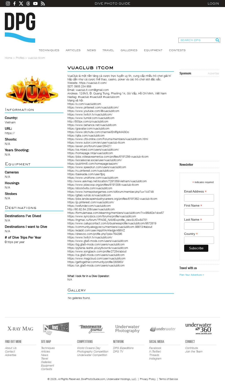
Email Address (195, 191)
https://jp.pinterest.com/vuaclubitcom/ (90, 202)
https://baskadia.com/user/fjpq (86, 174)
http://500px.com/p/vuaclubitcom (87, 121)
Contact (10, 351)
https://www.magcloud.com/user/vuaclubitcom (96, 258)
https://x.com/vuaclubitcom (84, 104)
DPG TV (118, 351)
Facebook (155, 348)
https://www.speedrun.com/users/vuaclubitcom (96, 167)
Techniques (49, 50)
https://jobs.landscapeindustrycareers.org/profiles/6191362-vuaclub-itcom (112, 198)
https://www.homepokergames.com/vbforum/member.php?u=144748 (110, 191)
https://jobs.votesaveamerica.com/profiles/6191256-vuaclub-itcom (108, 156)
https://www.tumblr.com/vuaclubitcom (90, 118)
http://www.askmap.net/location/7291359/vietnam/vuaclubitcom (107, 181)
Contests (177, 50)
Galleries (129, 50)
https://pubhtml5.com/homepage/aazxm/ (92, 163)
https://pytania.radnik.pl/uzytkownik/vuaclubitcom (97, 248)
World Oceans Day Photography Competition (92, 349)
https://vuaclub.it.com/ (93, 83)
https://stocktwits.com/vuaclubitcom (89, 188)
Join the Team (194, 351)
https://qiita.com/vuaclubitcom (86, 135)
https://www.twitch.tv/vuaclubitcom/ (89, 114)
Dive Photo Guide (112, 3)
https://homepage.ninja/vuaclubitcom (90, 153)
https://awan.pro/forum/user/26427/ (89, 146)
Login (213, 3)
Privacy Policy (148, 379)
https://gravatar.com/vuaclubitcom (88, 128)
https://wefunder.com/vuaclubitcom (89, 205)
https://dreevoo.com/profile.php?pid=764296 (94, 234)
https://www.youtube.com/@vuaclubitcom (93, 111)
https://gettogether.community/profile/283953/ (95, 262)
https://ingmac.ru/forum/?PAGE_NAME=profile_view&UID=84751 (107, 219)
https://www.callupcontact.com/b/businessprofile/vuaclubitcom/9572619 (111, 223)
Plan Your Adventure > (192, 274)
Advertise (213, 73)
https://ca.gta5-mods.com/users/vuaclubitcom (96, 255)
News (91, 50)
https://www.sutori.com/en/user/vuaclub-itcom (96, 142)
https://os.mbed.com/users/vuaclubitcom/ (93, 149)
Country (191, 234)
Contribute (191, 348)
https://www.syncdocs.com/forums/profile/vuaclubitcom (101, 216)
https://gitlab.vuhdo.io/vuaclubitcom (89, 195)
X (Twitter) (155, 351)
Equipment (153, 50)
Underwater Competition (92, 355)
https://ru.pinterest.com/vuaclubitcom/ (90, 170)
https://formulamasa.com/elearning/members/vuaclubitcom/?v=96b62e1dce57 (115, 212)
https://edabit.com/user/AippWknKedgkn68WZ (96, 230)
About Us (10, 348)
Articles (73, 50)
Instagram (155, 358)
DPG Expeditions (123, 348)
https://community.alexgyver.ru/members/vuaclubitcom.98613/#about (109, 226)
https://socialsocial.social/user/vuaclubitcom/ (94, 160)
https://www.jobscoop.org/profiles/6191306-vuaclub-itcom (103, 184)
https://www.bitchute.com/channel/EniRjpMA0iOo (98, 132)
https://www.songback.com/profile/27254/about (97, 251)
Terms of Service (168, 379)
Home (8, 57)
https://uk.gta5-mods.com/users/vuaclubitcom (96, 265)
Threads (154, 355)
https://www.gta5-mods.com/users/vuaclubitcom (97, 241)
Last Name (193, 220)
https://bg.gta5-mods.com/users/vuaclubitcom (96, 244)
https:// (10, 133)
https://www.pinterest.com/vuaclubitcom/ (93, 107)
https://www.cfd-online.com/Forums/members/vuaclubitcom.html (107, 139)
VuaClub (72, 75)
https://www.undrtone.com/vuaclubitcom (92, 177)
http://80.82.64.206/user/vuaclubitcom (91, 209)
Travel (108, 50)
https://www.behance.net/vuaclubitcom (91, 125)
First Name (193, 205)
